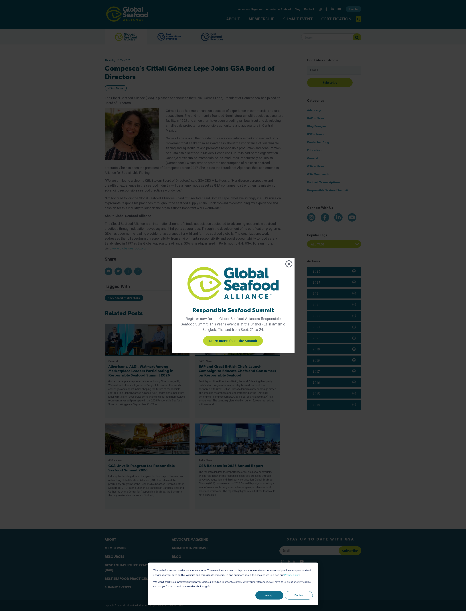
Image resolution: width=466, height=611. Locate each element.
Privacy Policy (291, 574)
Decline (299, 595)
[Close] (289, 264)
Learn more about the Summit (233, 340)
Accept (269, 595)
